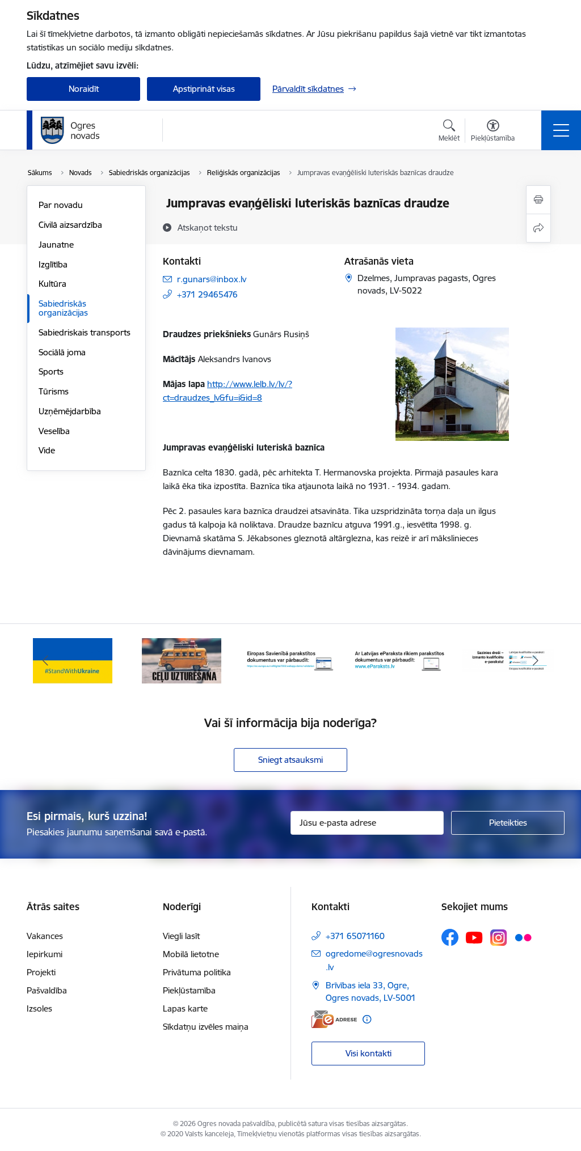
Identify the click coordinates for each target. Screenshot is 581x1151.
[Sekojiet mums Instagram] (498, 937)
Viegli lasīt (181, 936)
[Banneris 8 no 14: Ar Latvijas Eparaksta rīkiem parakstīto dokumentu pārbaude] (399, 660)
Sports (51, 371)
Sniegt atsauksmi (290, 759)
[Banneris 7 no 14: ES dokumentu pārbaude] (290, 660)
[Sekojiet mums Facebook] (449, 937)
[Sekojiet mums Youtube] (474, 937)
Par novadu (61, 204)
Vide (47, 450)
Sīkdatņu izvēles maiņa (206, 1026)
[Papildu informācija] (367, 1019)
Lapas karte (185, 1008)
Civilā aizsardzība (70, 224)
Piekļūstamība (189, 990)
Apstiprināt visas (204, 88)
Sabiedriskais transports (84, 332)
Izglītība (53, 264)
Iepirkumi (44, 954)
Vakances (45, 936)
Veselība (54, 431)
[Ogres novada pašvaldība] (92, 130)
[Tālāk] (535, 660)
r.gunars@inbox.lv (211, 279)
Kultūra (52, 283)
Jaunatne (56, 244)
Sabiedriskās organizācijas (63, 308)
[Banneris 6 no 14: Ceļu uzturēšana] (182, 660)
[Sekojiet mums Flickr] (523, 937)
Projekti (41, 972)
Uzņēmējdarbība (70, 411)
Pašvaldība (47, 990)
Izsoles (39, 1008)
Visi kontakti (368, 1053)
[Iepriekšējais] (45, 660)
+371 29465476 (207, 294)
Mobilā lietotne (191, 954)
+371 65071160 (355, 936)
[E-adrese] (334, 1019)
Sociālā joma (62, 352)
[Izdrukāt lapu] (538, 200)
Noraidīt (84, 88)
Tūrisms (54, 391)
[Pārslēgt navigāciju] (561, 130)
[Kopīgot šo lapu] (538, 228)
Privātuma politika (197, 972)
